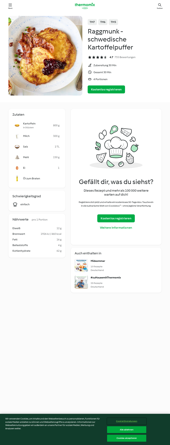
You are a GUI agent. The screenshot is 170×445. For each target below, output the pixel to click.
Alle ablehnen (126, 429)
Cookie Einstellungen (126, 421)
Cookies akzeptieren (127, 438)
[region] (85, 429)
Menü (10, 8)
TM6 (103, 22)
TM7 (92, 22)
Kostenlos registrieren (106, 89)
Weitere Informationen (116, 227)
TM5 (113, 22)
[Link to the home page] (85, 6)
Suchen (160, 8)
